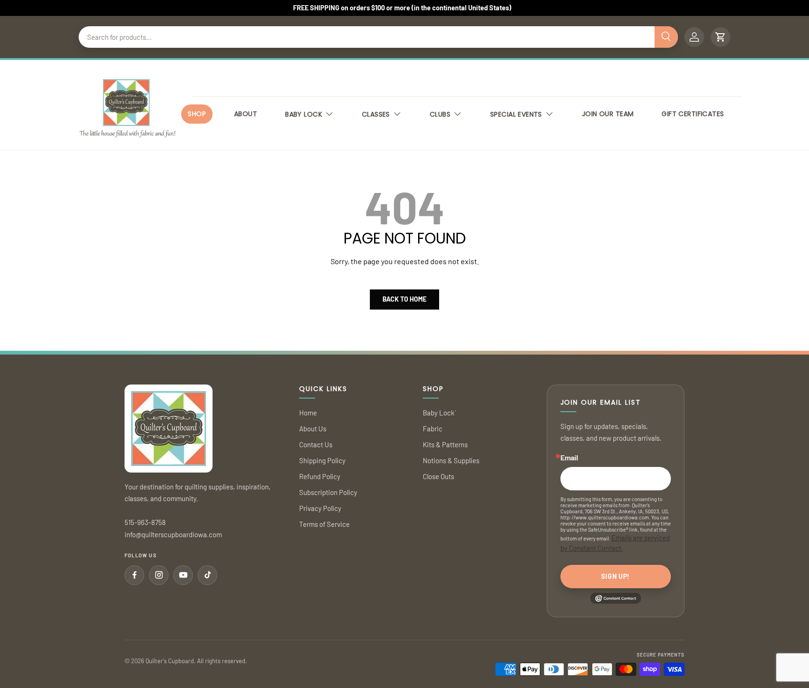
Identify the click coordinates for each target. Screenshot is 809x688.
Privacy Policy (320, 508)
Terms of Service (324, 524)
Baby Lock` (439, 412)
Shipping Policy (322, 460)
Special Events (516, 114)
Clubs (440, 114)
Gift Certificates (693, 113)
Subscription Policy (328, 492)
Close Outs (438, 476)
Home (308, 412)
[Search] (666, 37)
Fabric (432, 428)
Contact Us (315, 444)
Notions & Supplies (451, 460)
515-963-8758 (145, 522)
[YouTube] (183, 575)
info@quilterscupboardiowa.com (173, 534)
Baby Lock (303, 114)
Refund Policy (319, 476)
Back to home (404, 299)
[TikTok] (207, 575)
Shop (197, 113)
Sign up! (615, 576)
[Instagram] (159, 575)
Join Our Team (607, 113)
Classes (376, 114)
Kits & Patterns (445, 444)
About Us (312, 428)
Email (569, 457)
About (245, 113)
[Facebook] (134, 575)
